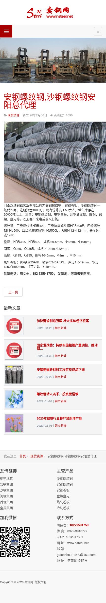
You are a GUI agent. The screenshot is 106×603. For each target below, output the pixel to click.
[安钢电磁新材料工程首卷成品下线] (14, 374)
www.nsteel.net (78, 542)
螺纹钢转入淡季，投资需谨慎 (57, 394)
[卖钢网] (53, 12)
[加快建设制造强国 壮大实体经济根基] (14, 325)
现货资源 (36, 456)
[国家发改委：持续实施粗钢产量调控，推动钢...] (14, 349)
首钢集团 (6, 501)
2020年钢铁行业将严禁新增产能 (59, 418)
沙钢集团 (6, 490)
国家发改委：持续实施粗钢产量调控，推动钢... (67, 347)
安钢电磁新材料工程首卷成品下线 (61, 369)
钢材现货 (6, 478)
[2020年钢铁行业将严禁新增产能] (14, 423)
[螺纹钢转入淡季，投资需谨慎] (14, 398)
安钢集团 (6, 484)
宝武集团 (6, 507)
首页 (22, 456)
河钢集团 (6, 495)
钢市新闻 (61, 328)
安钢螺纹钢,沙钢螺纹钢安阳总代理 (49, 100)
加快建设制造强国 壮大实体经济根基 (63, 320)
